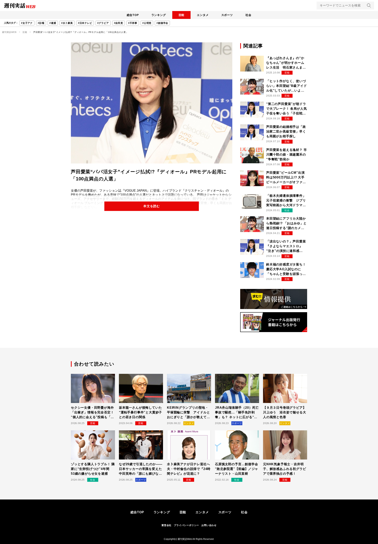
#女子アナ (27, 23)
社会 (248, 15)
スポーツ (227, 15)
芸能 (181, 15)
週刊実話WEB (9, 32)
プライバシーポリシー (186, 525)
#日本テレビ (85, 23)
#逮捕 (52, 23)
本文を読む (151, 206)
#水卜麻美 (67, 23)
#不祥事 (132, 23)
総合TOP (133, 15)
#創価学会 (162, 23)
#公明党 (146, 23)
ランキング (158, 15)
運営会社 (166, 525)
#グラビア (103, 23)
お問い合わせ (209, 525)
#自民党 (118, 23)
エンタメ (202, 15)
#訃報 (41, 23)
